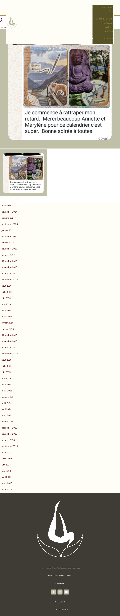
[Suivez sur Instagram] (60, 592)
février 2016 (7, 322)
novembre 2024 (9, 212)
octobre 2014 (8, 397)
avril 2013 (6, 477)
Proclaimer (60, 583)
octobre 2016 (8, 273)
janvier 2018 (8, 242)
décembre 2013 (9, 428)
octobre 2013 (8, 440)
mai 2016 (6, 304)
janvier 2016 (8, 329)
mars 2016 (7, 316)
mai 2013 (6, 471)
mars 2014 (7, 415)
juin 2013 (6, 464)
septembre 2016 (10, 279)
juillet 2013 (7, 458)
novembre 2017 (9, 248)
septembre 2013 (10, 446)
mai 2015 (6, 378)
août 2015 (7, 360)
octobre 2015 (8, 347)
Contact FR (60, 602)
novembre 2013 (9, 434)
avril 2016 (6, 310)
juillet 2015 (7, 366)
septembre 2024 (10, 224)
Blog (111, 11)
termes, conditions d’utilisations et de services (60, 568)
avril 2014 (6, 409)
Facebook (108, 27)
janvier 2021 (8, 230)
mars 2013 (7, 483)
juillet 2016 (7, 292)
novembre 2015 (9, 341)
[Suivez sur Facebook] (53, 592)
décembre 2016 (9, 261)
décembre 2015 (9, 335)
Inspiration (107, 7)
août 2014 (7, 403)
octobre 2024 (8, 218)
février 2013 (7, 489)
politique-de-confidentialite (60, 575)
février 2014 (7, 421)
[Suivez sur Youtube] (66, 592)
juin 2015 (6, 372)
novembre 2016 (9, 267)
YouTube (109, 31)
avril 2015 (6, 384)
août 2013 (7, 452)
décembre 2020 (9, 236)
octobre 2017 (8, 255)
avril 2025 (6, 205)
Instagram (108, 23)
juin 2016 (6, 298)
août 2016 (7, 286)
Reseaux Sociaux (104, 19)
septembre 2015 (10, 353)
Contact (108, 39)
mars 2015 (7, 390)
